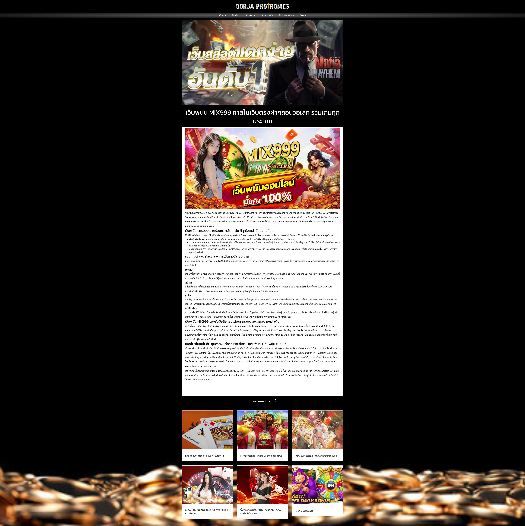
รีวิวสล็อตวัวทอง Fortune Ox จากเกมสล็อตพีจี (261, 455)
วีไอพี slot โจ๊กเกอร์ (304, 510)
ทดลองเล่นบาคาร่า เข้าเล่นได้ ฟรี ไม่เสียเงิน (204, 455)
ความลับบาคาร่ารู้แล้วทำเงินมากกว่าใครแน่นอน (316, 455)
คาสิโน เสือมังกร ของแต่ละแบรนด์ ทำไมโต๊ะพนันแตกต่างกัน (206, 511)
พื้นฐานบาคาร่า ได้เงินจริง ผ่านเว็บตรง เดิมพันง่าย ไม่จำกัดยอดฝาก (260, 511)
